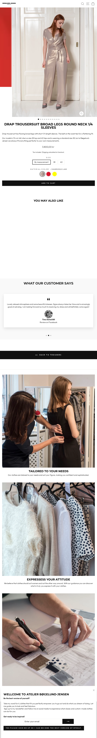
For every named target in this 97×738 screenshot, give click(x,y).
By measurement (41, 162)
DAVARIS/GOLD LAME (42, 174)
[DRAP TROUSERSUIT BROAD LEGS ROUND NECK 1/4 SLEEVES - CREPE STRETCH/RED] (20, 270)
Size (48, 157)
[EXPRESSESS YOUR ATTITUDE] (48, 529)
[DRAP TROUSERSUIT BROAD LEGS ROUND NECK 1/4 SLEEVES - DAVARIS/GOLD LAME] (17, 270)
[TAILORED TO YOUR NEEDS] (48, 421)
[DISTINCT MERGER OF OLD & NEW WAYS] (48, 639)
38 (54, 162)
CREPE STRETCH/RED (48, 174)
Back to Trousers (50, 355)
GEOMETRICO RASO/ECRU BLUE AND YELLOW (54, 174)
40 (61, 162)
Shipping (45, 152)
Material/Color (48, 169)
